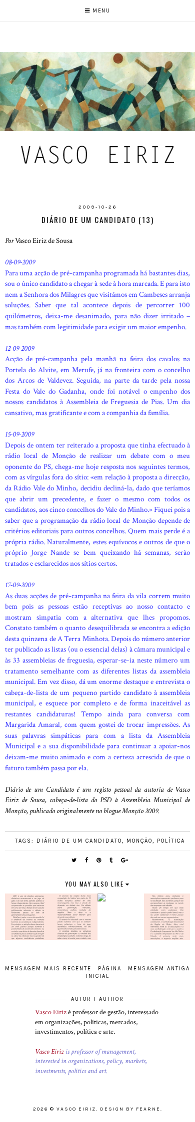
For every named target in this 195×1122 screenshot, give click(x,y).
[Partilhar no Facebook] (87, 860)
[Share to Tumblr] (112, 860)
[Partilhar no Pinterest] (99, 860)
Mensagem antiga (159, 968)
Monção (139, 841)
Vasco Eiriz (50, 1012)
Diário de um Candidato (79, 841)
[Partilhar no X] (75, 860)
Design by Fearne (130, 1109)
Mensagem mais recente (48, 968)
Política (171, 841)
